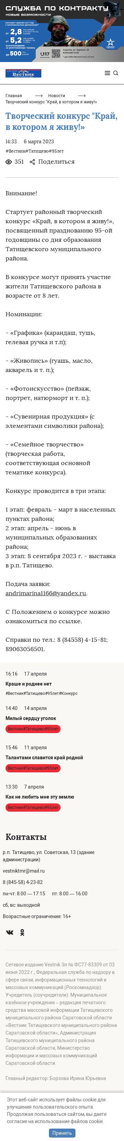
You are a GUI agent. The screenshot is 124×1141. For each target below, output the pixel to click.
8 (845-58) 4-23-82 (23, 882)
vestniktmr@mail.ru (24, 871)
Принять (62, 1133)
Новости (56, 95)
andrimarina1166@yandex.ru (46, 593)
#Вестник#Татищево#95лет (35, 151)
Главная (14, 95)
